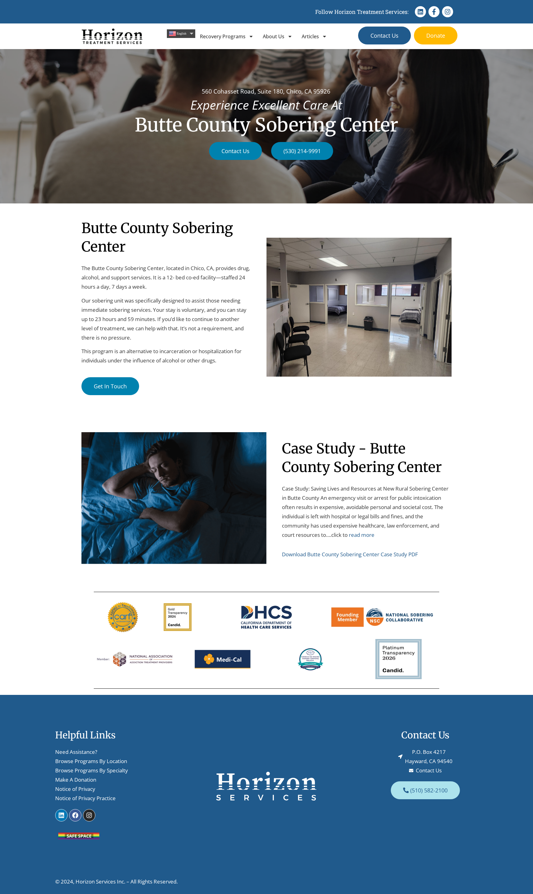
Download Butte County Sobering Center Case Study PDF (350, 554)
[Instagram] (447, 11)
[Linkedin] (420, 11)
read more (361, 534)
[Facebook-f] (434, 11)
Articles (310, 36)
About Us (273, 36)
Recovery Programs (223, 36)
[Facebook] (75, 815)
